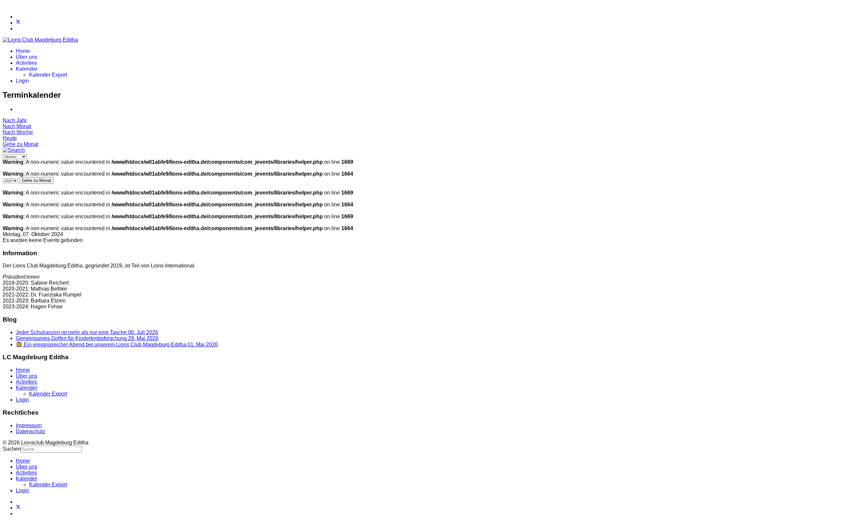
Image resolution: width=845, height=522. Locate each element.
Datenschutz (30, 431)
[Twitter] (18, 22)
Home (23, 51)
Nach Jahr (15, 120)
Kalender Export (48, 75)
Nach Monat (17, 126)
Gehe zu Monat (20, 144)
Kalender (26, 69)
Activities (26, 63)
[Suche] (14, 150)
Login (22, 81)
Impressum (29, 425)
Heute (10, 138)
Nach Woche (18, 132)
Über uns (26, 57)
